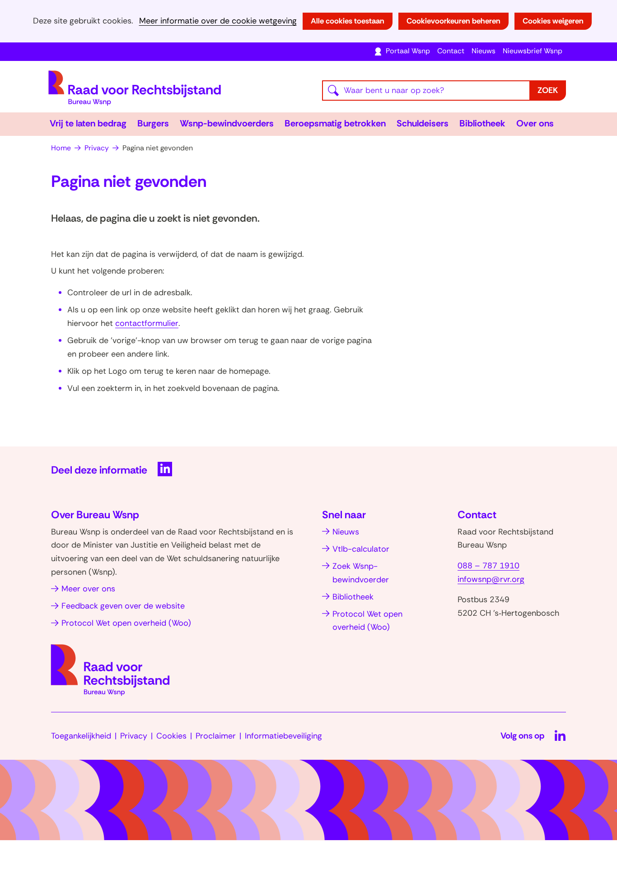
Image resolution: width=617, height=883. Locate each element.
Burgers (153, 123)
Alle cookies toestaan (347, 21)
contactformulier (146, 323)
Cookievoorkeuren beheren (453, 21)
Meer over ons (88, 588)
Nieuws (483, 51)
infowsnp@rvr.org (491, 579)
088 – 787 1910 (488, 565)
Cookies (171, 735)
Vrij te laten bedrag (88, 123)
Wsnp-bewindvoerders (227, 123)
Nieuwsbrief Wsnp (532, 51)
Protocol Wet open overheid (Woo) (126, 623)
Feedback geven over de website (123, 605)
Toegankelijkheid (81, 735)
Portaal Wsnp (408, 51)
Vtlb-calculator (360, 549)
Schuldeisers (423, 123)
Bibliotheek (482, 123)
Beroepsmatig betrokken (335, 123)
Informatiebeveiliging (283, 735)
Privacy (133, 735)
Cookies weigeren (553, 21)
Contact (450, 51)
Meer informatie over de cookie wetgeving (218, 21)
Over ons (535, 123)
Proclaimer (216, 735)
